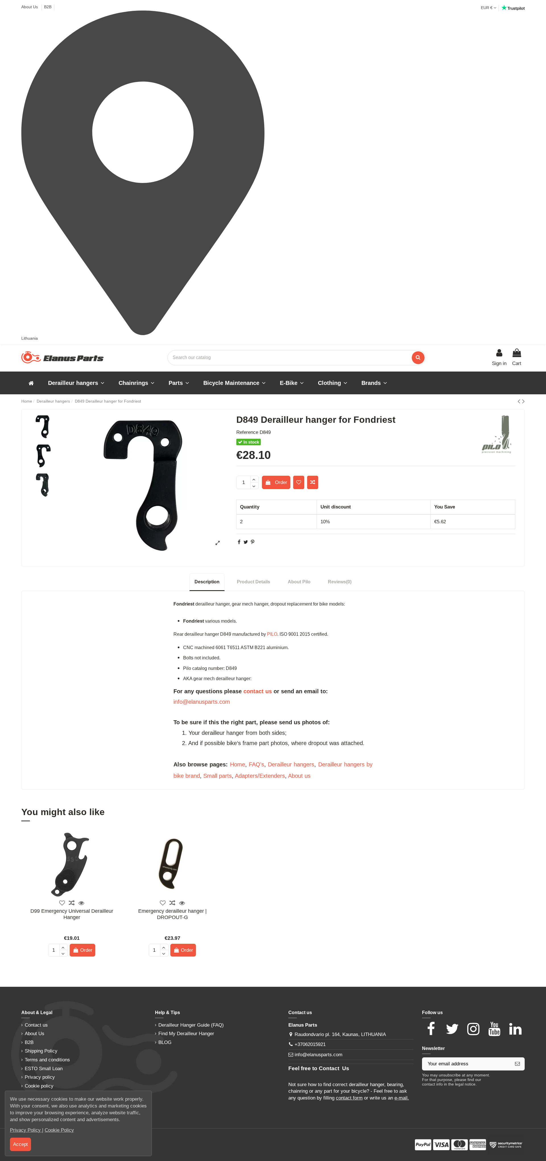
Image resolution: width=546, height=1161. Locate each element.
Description (207, 581)
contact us (257, 691)
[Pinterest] (252, 542)
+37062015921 (310, 1044)
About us (299, 776)
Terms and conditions (47, 1059)
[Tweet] (245, 542)
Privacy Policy (26, 1130)
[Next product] (523, 401)
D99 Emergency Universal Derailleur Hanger (71, 914)
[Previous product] (520, 401)
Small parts (217, 776)
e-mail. (401, 1098)
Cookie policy (39, 1086)
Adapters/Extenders (260, 776)
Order (281, 482)
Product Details (253, 581)
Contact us (36, 1025)
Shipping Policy (41, 1051)
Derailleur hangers (291, 764)
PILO (272, 634)
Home (237, 764)
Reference (247, 432)
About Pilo (299, 581)
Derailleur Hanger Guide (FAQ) (191, 1025)
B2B (47, 7)
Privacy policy (40, 1077)
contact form (349, 1098)
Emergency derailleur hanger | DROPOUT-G (172, 914)
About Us (30, 7)
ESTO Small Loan (44, 1068)
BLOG (164, 1042)
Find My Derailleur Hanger (186, 1033)
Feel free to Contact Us (318, 1068)
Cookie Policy (59, 1130)
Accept (20, 1144)
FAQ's (256, 764)
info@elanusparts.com (201, 702)
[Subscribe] (517, 1063)
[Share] (239, 542)
